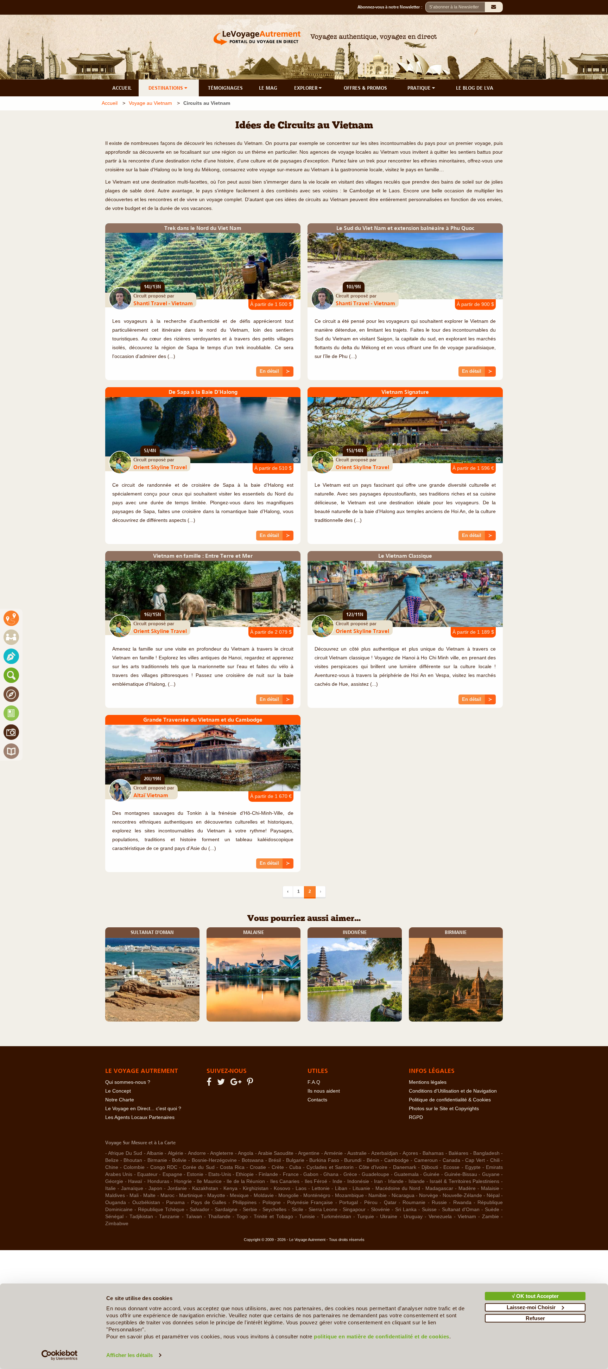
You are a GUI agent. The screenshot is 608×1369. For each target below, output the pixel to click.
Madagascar (439, 1188)
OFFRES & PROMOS (365, 88)
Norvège (428, 1195)
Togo (242, 1216)
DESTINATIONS (166, 88)
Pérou (371, 1202)
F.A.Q (314, 1082)
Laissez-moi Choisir (531, 1307)
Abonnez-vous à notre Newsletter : (391, 7)
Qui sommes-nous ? (127, 1082)
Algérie (175, 1153)
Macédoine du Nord (397, 1188)
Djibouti (430, 1167)
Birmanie (157, 1160)
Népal (493, 1195)
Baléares (458, 1153)
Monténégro (316, 1195)
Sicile (297, 1209)
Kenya (230, 1188)
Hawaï (135, 1181)
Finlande (268, 1174)
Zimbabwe (116, 1223)
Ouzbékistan (146, 1202)
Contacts (317, 1099)
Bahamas (433, 1153)
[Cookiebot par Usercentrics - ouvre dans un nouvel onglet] (59, 1355)
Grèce (350, 1174)
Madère (467, 1188)
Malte (149, 1195)
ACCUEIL (122, 88)
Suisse (429, 1209)
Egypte (473, 1167)
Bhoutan (133, 1160)
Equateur (147, 1174)
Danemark (404, 1167)
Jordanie (177, 1188)
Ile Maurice (209, 1181)
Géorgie (114, 1181)
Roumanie (414, 1202)
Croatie (258, 1167)
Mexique (239, 1195)
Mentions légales (427, 1082)
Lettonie (321, 1188)
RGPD (416, 1117)
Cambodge (396, 1160)
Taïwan (194, 1216)
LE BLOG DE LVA (474, 88)
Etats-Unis (219, 1174)
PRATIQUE (419, 88)
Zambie (490, 1216)
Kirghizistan (255, 1188)
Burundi (352, 1160)
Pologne (271, 1202)
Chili (495, 1160)
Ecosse (451, 1167)
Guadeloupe (375, 1174)
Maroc (167, 1195)
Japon (155, 1188)
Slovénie (380, 1209)
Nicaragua (403, 1195)
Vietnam (467, 1216)
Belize (112, 1160)
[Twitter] (222, 1083)
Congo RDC (163, 1167)
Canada (451, 1160)
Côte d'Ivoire (373, 1167)
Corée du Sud (198, 1167)
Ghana (330, 1174)
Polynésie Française (310, 1202)
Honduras (158, 1181)
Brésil (274, 1160)
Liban (341, 1188)
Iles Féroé (316, 1181)
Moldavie (264, 1195)
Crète (278, 1167)
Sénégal (114, 1216)
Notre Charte (119, 1099)
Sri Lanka (406, 1209)
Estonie (195, 1174)
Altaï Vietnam (150, 795)
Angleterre (221, 1153)
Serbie (250, 1209)
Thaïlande (219, 1216)
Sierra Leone (323, 1209)
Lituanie (361, 1188)
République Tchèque (161, 1209)
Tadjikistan (141, 1216)
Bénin (373, 1160)
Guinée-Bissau (460, 1174)
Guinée (431, 1174)
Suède (492, 1209)
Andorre (197, 1153)
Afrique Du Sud (125, 1153)
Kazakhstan (205, 1188)
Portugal (348, 1202)
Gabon (310, 1174)
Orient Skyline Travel (160, 467)
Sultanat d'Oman (461, 1209)
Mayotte (216, 1195)
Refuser (535, 1318)
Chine (111, 1167)
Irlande (396, 1181)
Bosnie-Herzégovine (214, 1160)
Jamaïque (132, 1188)
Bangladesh (486, 1153)
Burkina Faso (324, 1160)
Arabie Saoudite (275, 1153)
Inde (337, 1181)
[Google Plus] (236, 1083)
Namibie (377, 1195)
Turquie (365, 1216)
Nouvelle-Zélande (462, 1195)
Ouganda (115, 1202)
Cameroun (426, 1160)
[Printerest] (251, 1083)
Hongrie (183, 1181)
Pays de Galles (208, 1202)
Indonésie (358, 1181)
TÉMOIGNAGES (225, 88)
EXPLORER (306, 88)
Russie (439, 1202)
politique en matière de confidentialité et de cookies (381, 1336)
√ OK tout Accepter (535, 1296)
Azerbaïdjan (384, 1153)
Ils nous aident (324, 1091)
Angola (245, 1153)
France (291, 1174)
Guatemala (406, 1174)
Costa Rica (232, 1167)
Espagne (172, 1174)
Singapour (354, 1209)
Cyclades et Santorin (329, 1167)
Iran (378, 1181)
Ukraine (388, 1216)
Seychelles (274, 1209)
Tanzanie (169, 1216)
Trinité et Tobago (273, 1216)
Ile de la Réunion (246, 1181)
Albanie (155, 1153)
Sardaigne (226, 1209)
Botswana (253, 1160)
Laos (301, 1188)
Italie (110, 1188)
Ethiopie (245, 1174)
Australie (357, 1153)
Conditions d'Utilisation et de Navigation (453, 1091)
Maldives (115, 1195)
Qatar (390, 1202)
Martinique (191, 1195)
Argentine (308, 1153)
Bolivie (179, 1160)
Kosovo (282, 1188)
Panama (175, 1202)
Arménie (333, 1153)
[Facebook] (210, 1083)
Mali (134, 1195)
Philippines (244, 1202)
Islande (416, 1181)
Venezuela (440, 1216)
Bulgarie (295, 1160)
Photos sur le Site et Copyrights (444, 1108)
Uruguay (413, 1216)
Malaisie (490, 1188)
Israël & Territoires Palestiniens (464, 1181)
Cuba (295, 1167)
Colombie (134, 1167)
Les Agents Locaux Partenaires (140, 1117)
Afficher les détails (129, 1355)
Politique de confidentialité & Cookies (450, 1099)
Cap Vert (475, 1160)
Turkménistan (336, 1216)
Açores (410, 1153)
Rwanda (462, 1202)
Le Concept (118, 1091)
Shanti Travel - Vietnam (163, 303)
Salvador (199, 1209)
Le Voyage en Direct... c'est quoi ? (143, 1108)
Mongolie (288, 1195)
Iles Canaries (285, 1181)
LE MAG (268, 88)
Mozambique (349, 1195)
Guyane (491, 1174)
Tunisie (307, 1216)
